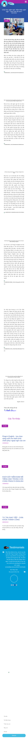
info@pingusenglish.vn (14, 662)
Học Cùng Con (14, 698)
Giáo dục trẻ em (14, 688)
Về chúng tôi (14, 692)
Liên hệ (14, 701)
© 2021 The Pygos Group (14, 677)
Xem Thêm (11, 455)
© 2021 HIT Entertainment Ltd (14, 679)
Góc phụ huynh (14, 695)
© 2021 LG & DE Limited (14, 675)
